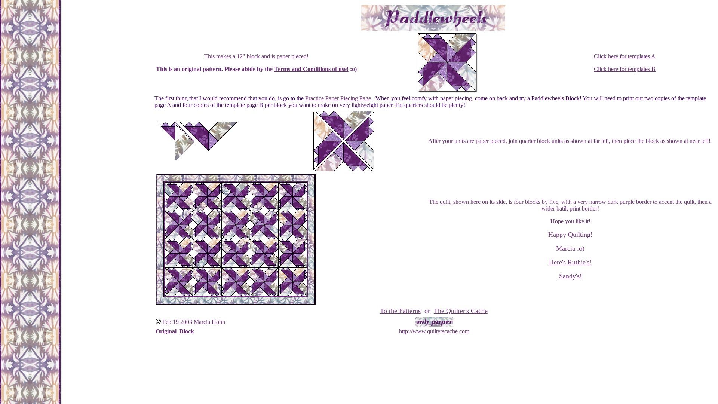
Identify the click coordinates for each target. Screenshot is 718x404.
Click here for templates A (625, 56)
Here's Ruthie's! (570, 262)
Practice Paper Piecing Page (338, 98)
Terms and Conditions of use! (311, 69)
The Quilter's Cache (461, 311)
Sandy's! (570, 276)
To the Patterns (400, 311)
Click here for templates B (625, 69)
